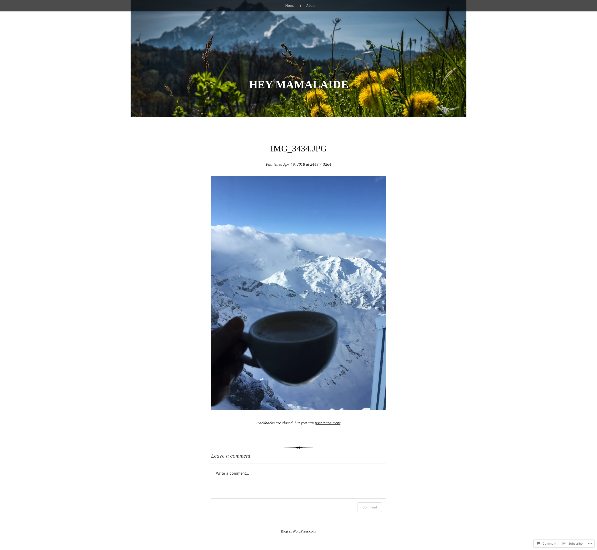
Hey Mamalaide (298, 84)
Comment (369, 507)
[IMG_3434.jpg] (298, 408)
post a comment (327, 423)
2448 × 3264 (320, 164)
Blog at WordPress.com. (298, 531)
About (310, 5)
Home (289, 5)
